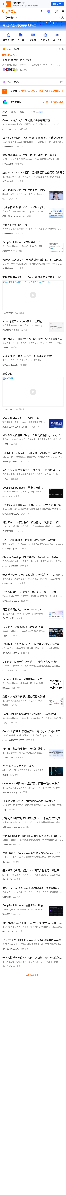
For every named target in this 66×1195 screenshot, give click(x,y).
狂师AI (5, 635)
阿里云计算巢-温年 (10, 670)
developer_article (9, 129)
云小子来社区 (8, 618)
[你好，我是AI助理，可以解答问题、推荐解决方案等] (49, 11)
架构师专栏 (7, 914)
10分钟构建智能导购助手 (53, 102)
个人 (61, 17)
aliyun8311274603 (10, 566)
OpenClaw (6, 896)
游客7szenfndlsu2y (10, 365)
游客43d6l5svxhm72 (10, 949)
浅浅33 (5, 775)
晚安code (6, 687)
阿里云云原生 (8, 146)
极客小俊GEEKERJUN (11, 216)
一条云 (5, 444)
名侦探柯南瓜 (8, 268)
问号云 (5, 347)
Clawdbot (6, 862)
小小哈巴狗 (7, 879)
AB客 (4, 809)
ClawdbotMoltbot (9, 583)
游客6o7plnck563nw (10, 461)
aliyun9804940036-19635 (13, 740)
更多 (62, 82)
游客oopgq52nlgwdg (11, 827)
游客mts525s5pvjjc (10, 792)
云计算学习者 (8, 531)
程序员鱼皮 (7, 251)
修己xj (5, 198)
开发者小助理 (8, 312)
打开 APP (57, 4)
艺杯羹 (5, 705)
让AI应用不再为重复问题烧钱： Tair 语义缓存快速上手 (41, 91)
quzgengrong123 (9, 548)
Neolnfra (6, 496)
